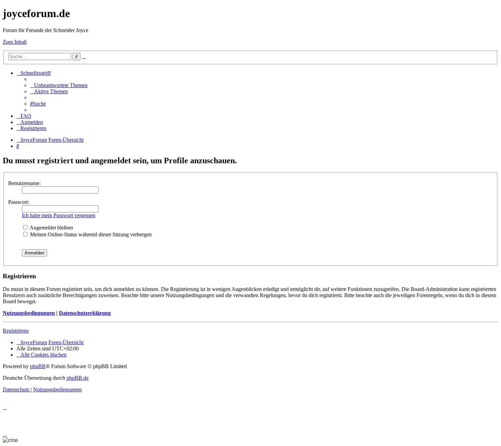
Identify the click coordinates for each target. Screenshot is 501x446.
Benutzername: (24, 183)
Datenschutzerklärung (85, 313)
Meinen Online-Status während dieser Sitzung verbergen (90, 234)
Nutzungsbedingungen (29, 313)
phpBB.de (77, 378)
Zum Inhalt (15, 42)
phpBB (38, 366)
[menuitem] (59, 85)
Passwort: (18, 202)
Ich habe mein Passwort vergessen (58, 215)
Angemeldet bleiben (51, 228)
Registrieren (16, 331)
